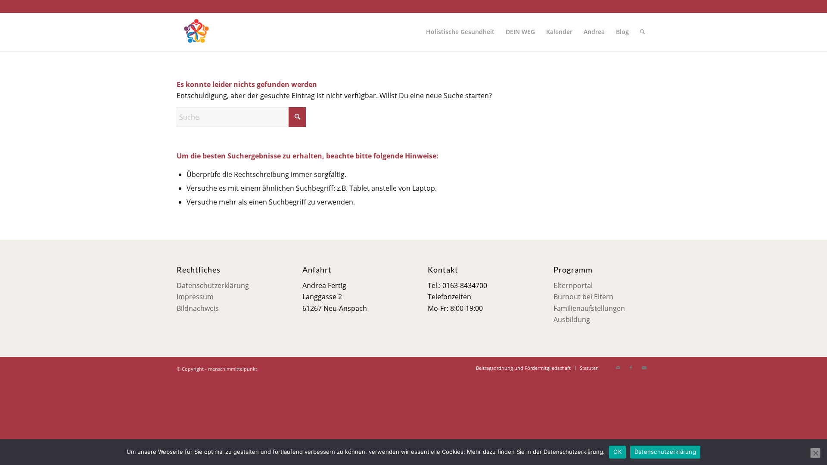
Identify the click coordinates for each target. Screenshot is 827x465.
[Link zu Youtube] (643, 367)
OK (617, 451)
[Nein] (815, 453)
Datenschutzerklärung (213, 285)
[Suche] (642, 31)
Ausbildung (571, 319)
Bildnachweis (198, 308)
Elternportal (573, 285)
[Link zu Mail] (618, 367)
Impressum (195, 296)
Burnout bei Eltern (583, 296)
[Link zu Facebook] (631, 367)
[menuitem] (460, 31)
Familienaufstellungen (589, 308)
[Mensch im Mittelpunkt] (196, 31)
